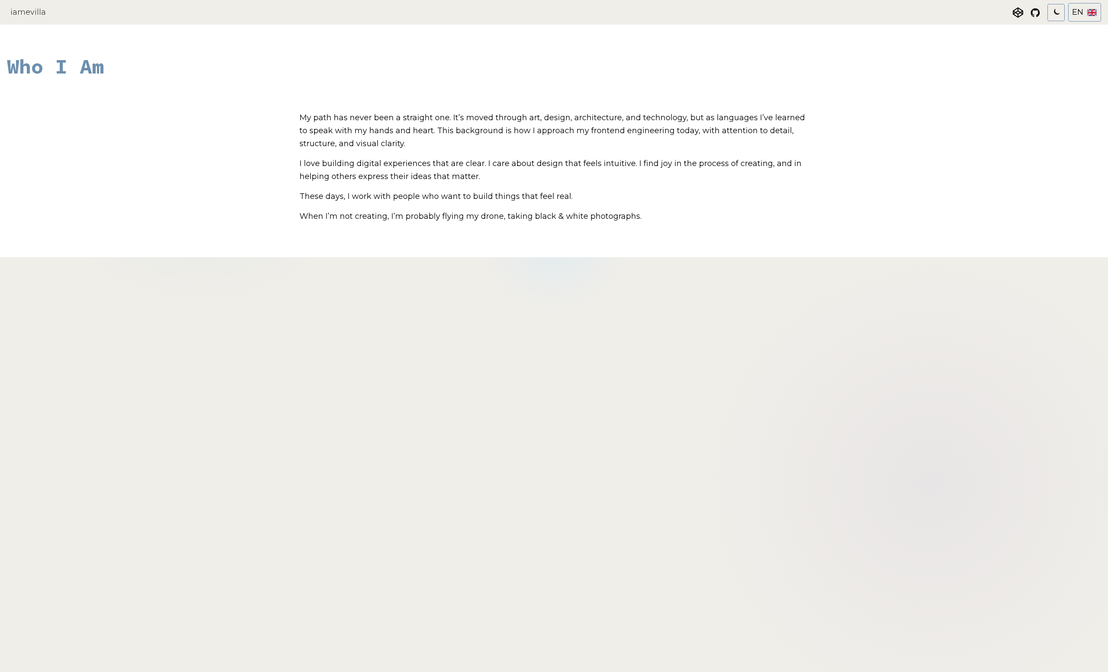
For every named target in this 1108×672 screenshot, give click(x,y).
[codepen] (1018, 12)
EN (1077, 12)
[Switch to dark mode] (1056, 12)
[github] (1035, 12)
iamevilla (28, 12)
